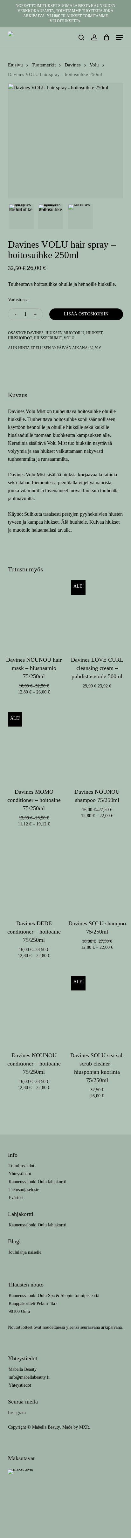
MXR (84, 1427)
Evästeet (16, 1197)
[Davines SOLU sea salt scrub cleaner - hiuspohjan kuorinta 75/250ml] (97, 1004)
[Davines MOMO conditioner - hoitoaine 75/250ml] (34, 741)
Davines (73, 64)
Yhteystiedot (20, 1173)
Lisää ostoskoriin (86, 314)
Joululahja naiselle (25, 1252)
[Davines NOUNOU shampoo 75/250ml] (97, 741)
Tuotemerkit (44, 64)
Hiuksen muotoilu (64, 333)
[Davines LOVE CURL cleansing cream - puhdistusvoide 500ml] (97, 609)
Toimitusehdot (21, 1165)
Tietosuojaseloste (24, 1189)
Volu (94, 64)
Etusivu (15, 64)
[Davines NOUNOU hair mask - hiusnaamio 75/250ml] (34, 609)
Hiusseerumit (48, 338)
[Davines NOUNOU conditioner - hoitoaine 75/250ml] (34, 1004)
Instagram (17, 1412)
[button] (119, 37)
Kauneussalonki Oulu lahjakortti (37, 1181)
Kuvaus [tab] (17, 394)
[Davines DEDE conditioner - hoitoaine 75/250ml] (34, 873)
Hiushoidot (20, 338)
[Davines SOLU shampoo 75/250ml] (97, 873)
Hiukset (94, 333)
